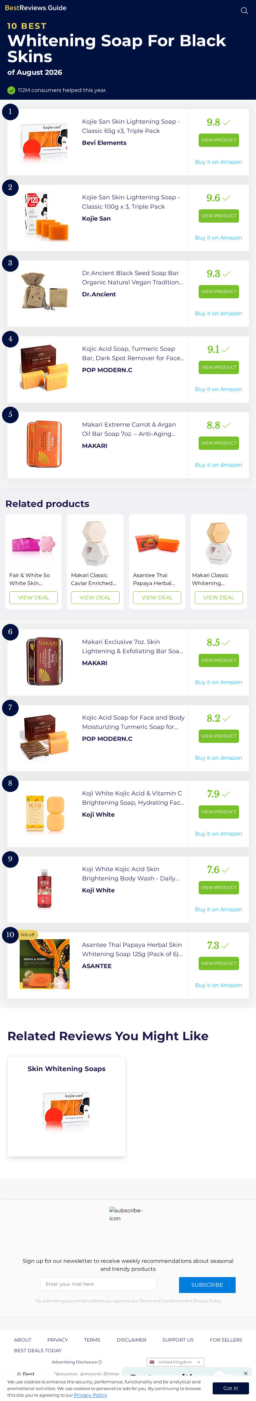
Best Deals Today (38, 1350)
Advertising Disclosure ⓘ (77, 1361)
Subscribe (207, 1285)
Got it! (230, 1388)
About (22, 1340)
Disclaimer (131, 1340)
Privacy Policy (90, 1395)
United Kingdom (175, 1361)
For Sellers (226, 1340)
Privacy (57, 1340)
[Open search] (244, 10)
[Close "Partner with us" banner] (245, 1373)
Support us (178, 1340)
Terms (92, 1340)
